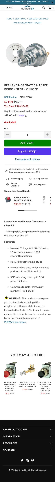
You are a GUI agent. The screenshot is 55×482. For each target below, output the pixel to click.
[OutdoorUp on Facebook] (22, 461)
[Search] (44, 8)
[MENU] (1, 8)
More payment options (27, 159)
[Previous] (5, 378)
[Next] (50, 378)
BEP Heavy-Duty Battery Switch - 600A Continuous (23, 199)
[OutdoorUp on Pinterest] (32, 461)
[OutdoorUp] (27, 8)
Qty (6, 128)
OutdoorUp (21, 470)
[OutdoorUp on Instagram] (27, 461)
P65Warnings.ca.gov (15, 322)
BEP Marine (10, 97)
